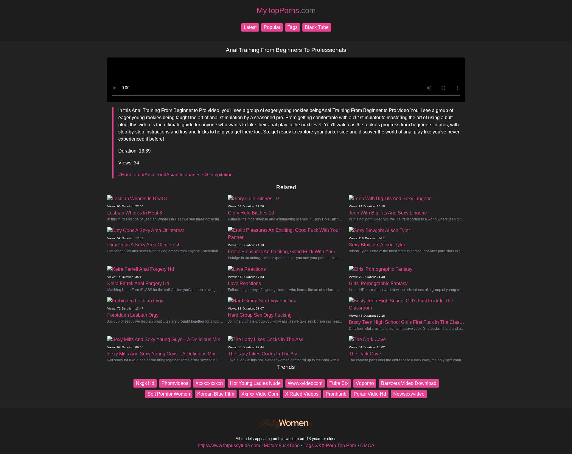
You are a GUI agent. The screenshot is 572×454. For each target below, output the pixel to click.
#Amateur (152, 174)
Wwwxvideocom (305, 383)
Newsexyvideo (409, 394)
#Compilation (218, 174)
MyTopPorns (286, 10)
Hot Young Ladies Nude (255, 383)
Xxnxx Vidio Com (259, 394)
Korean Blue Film (215, 394)
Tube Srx (339, 383)
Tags (292, 27)
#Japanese (191, 174)
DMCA (367, 445)
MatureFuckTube (282, 445)
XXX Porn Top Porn (335, 445)
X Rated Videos (301, 394)
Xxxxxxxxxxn (209, 383)
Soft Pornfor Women (168, 394)
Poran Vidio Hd (370, 394)
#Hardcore (129, 174)
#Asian (171, 174)
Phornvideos (174, 383)
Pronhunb (336, 394)
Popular (272, 27)
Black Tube (317, 27)
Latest (250, 27)
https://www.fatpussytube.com (229, 445)
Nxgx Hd (145, 383)
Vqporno (365, 383)
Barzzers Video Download (408, 383)
